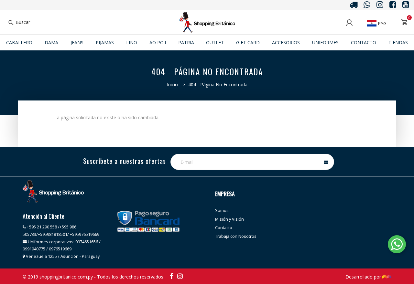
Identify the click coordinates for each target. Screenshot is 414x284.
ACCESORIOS (286, 42)
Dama (51, 42)
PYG (381, 23)
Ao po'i (157, 42)
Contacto (363, 42)
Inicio (172, 84)
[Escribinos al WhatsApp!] (397, 245)
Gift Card (248, 42)
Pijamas (105, 42)
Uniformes (325, 42)
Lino (131, 42)
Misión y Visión (229, 219)
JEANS (77, 42)
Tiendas (398, 42)
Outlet (215, 42)
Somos (222, 210)
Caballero (19, 42)
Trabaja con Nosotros (235, 236)
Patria (186, 42)
